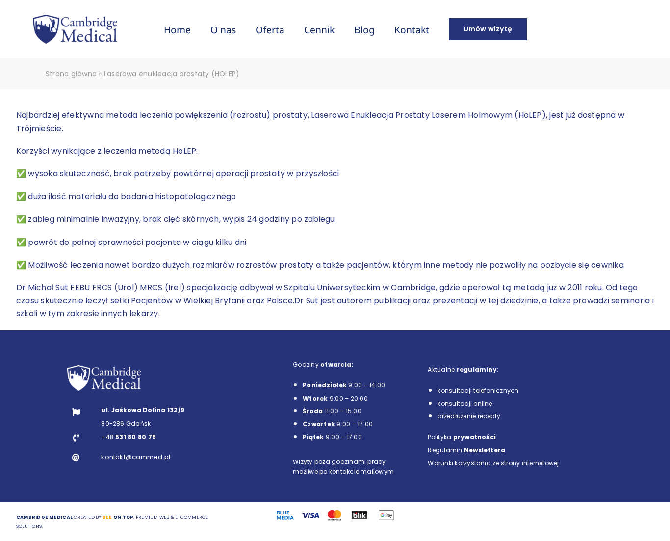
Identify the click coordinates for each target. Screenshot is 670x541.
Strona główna (71, 74)
